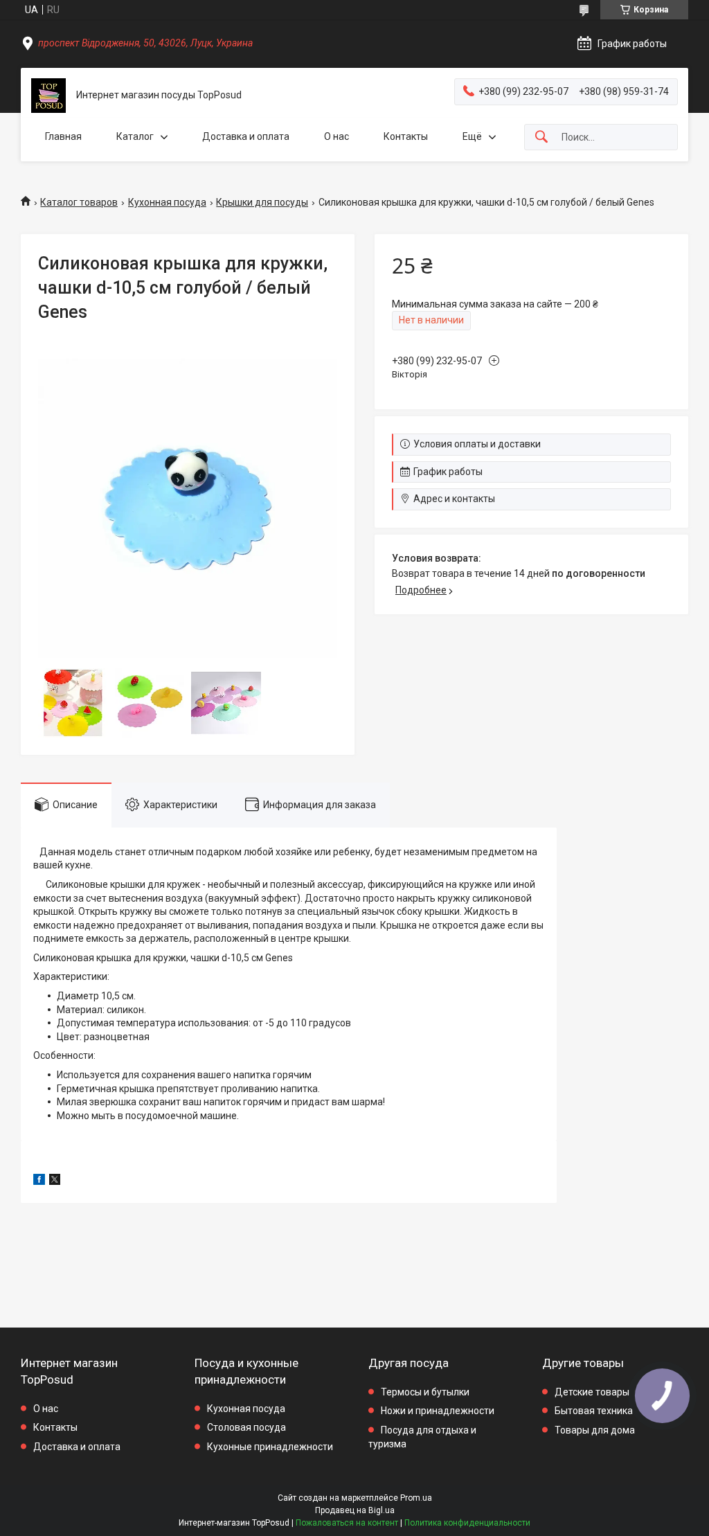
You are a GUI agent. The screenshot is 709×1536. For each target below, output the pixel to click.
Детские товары (592, 1391)
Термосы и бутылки (425, 1391)
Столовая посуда (246, 1427)
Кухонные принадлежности (270, 1446)
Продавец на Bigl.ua (355, 1510)
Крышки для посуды (262, 202)
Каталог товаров (79, 202)
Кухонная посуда (167, 202)
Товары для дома (595, 1430)
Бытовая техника (594, 1410)
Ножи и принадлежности (437, 1410)
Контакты (406, 136)
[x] (54, 1181)
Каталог (135, 136)
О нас (336, 136)
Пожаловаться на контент (347, 1523)
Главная (63, 136)
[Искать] (541, 137)
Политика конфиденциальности (467, 1523)
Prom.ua (416, 1498)
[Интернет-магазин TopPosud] (48, 95)
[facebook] (39, 1181)
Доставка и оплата (245, 136)
